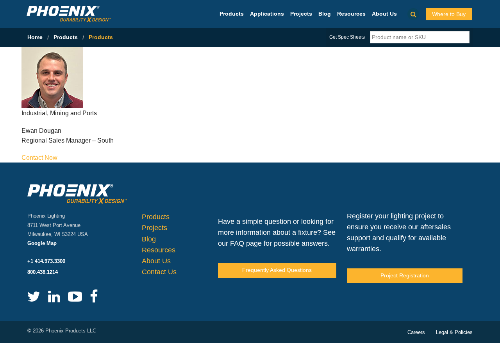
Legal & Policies (454, 332)
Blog (324, 14)
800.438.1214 (42, 272)
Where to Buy (449, 14)
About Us (384, 14)
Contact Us (159, 272)
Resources (351, 14)
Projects (301, 14)
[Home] (69, 13)
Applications (267, 14)
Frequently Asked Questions (277, 270)
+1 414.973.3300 (46, 261)
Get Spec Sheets (347, 37)
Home (35, 37)
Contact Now (39, 157)
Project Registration (404, 275)
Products (232, 14)
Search (413, 14)
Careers (416, 332)
